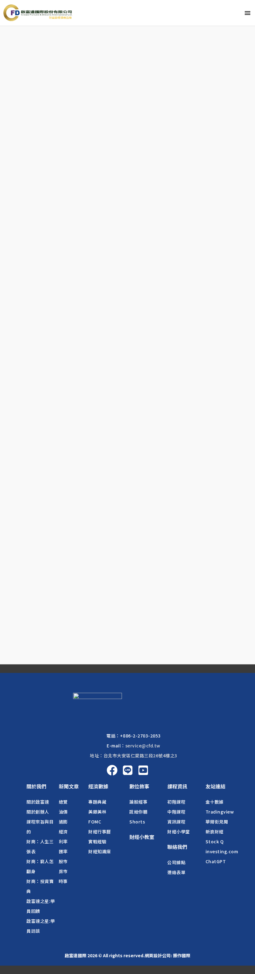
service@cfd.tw (142, 745)
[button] (36, 786)
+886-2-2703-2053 (140, 736)
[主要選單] (247, 12)
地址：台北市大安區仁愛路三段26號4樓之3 (133, 755)
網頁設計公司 (158, 955)
